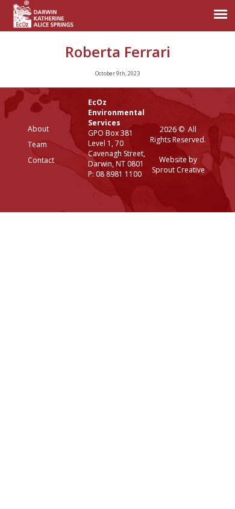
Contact (41, 160)
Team (37, 144)
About (38, 129)
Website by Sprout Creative (178, 164)
